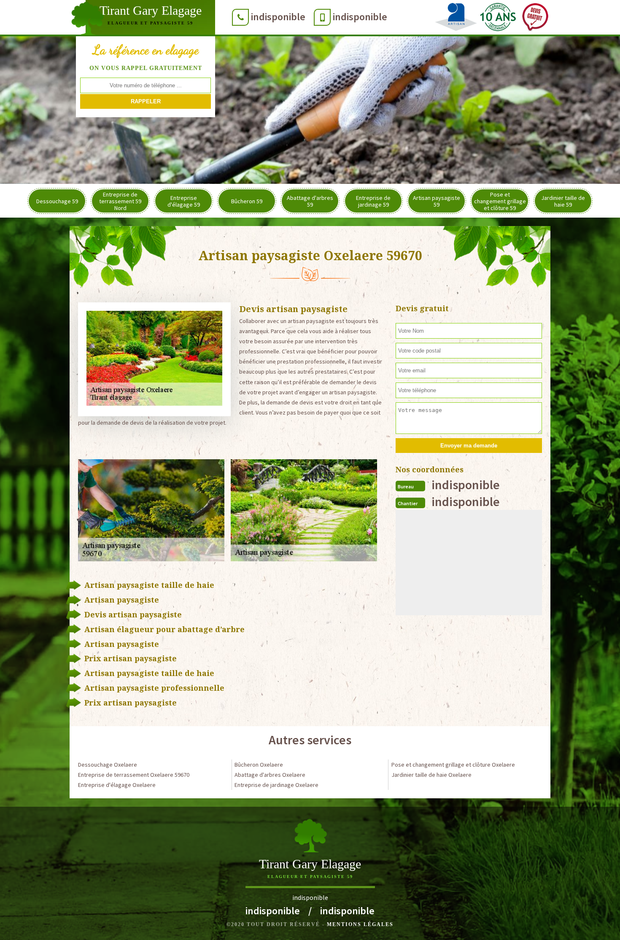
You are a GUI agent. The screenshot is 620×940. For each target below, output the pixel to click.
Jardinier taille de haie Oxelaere (431, 774)
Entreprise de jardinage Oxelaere (276, 785)
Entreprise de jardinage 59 (373, 201)
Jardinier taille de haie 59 (563, 201)
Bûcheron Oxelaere (259, 764)
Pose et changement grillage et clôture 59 (500, 201)
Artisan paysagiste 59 (436, 201)
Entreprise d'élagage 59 (183, 201)
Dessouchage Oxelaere (107, 764)
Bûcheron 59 (246, 201)
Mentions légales (360, 924)
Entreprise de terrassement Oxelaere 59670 (133, 774)
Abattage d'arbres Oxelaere (270, 774)
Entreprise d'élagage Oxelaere (117, 785)
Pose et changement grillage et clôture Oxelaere (453, 764)
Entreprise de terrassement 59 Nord (120, 201)
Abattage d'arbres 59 (310, 201)
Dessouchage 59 (57, 201)
